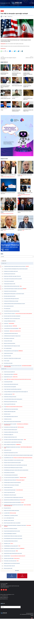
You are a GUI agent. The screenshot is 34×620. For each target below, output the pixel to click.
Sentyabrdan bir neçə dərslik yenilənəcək (10, 291)
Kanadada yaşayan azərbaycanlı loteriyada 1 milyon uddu (8, 193)
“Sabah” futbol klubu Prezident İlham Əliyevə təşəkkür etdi (12, 389)
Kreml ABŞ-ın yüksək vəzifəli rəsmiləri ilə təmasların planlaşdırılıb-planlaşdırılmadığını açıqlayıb (18, 455)
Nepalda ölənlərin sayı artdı (5, 98)
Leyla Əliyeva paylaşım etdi (9, 394)
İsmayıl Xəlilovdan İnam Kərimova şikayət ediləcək (25, 212)
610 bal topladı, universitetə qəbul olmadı (11, 560)
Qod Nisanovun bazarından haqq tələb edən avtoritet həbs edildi (25, 194)
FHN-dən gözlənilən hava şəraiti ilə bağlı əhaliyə (13, 350)
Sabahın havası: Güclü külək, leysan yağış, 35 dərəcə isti (12, 276)
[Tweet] (15, 51)
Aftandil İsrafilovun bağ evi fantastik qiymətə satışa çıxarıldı (13, 553)
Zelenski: (13, 98)
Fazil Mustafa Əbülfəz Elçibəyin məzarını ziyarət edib (24, 230)
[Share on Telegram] (19, 51)
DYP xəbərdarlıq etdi (7, 308)
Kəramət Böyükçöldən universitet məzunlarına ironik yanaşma (13, 538)
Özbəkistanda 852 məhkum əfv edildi (9, 283)
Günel (5, 16)
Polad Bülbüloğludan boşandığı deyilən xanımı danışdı (8, 175)
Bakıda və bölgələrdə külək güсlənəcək (12, 444)
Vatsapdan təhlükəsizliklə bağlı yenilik (9, 411)
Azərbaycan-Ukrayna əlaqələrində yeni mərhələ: (7, 212)
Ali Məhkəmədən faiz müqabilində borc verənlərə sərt (14, 548)
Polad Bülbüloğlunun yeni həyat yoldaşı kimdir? (7, 230)
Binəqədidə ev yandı (8, 543)
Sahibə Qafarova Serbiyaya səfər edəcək (10, 396)
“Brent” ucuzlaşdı (6, 360)
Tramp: (13, 406)
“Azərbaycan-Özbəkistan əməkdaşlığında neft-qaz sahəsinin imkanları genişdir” (16, 268)
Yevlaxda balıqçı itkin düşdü (8, 381)
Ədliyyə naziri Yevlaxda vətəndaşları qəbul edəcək (11, 510)
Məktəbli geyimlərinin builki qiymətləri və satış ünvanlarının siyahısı (14, 293)
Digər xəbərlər (17, 570)
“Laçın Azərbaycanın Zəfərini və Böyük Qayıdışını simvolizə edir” (13, 497)
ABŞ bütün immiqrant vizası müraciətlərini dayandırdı (12, 563)
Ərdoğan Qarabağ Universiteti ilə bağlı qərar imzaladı (27, 74)
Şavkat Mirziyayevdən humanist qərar (9, 273)
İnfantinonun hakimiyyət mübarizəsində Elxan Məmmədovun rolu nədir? (14, 303)
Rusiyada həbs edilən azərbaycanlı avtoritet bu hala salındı (17, 366)
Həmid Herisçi (9, 323)
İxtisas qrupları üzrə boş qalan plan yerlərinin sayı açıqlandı (13, 278)
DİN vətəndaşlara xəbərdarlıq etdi (9, 338)
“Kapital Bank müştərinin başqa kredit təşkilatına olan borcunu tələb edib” (16, 266)
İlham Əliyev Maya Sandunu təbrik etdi (9, 296)
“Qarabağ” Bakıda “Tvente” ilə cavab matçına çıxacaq (12, 318)
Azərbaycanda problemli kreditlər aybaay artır (11, 333)
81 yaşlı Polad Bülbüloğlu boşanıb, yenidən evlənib (25, 175)
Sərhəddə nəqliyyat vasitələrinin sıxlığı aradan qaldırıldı (12, 482)
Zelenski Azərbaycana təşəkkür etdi (9, 371)
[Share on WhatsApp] (2, 51)
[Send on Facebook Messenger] (11, 51)
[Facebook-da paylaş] (6, 51)
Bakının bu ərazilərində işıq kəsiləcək (9, 343)
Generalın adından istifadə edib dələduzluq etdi (11, 384)
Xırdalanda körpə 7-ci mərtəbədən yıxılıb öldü (11, 515)
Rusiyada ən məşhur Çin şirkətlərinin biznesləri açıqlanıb (12, 462)
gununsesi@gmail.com (5, 597)
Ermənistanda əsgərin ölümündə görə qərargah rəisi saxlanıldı (13, 467)
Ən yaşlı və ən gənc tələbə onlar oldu (9, 492)
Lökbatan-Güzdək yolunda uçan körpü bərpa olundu (13, 286)
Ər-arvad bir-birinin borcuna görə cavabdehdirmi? (15, 477)
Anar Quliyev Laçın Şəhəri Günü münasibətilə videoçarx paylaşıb (15, 439)
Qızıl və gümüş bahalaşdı (8, 348)
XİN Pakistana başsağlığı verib (8, 434)
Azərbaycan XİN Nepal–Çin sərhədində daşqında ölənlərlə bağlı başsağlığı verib (16, 391)
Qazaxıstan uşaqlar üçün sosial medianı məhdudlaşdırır (16, 74)
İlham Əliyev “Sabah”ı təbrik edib (9, 520)
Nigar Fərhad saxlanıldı (7, 355)
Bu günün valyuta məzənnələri (8, 353)
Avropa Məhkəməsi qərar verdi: (18, 457)
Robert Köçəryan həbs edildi (17, 85)
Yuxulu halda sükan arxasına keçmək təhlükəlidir (12, 328)
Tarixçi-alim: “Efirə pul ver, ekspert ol (18, 313)
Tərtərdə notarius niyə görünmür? (9, 281)
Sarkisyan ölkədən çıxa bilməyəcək (9, 472)
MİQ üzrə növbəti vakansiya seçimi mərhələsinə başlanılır (12, 421)
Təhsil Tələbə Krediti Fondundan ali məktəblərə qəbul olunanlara (15, 288)
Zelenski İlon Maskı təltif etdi (8, 487)
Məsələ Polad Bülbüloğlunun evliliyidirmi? (10, 533)
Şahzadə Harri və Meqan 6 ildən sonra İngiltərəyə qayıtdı (5, 86)
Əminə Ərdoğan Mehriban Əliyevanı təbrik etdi (11, 416)
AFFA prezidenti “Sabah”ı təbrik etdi (9, 565)
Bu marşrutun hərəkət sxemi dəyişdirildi (10, 386)
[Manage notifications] (32, 618)
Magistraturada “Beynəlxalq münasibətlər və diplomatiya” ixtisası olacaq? (17, 526)
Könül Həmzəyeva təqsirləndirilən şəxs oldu (10, 401)
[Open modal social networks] (22, 51)
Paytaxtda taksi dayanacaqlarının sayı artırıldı (11, 452)
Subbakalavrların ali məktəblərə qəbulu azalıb (11, 271)
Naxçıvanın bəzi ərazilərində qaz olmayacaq (10, 528)
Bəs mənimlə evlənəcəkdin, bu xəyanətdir (16, 424)
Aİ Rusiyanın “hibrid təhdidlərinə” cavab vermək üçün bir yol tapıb (13, 460)
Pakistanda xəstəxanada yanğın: (11, 558)
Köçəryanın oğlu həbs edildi (8, 568)
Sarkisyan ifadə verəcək (7, 450)
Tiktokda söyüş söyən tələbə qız (10, 374)
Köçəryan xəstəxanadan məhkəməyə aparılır (10, 429)
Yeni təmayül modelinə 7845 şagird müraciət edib (11, 298)
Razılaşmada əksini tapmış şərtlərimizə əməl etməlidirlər (14, 502)
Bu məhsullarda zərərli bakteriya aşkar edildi (14, 427)
